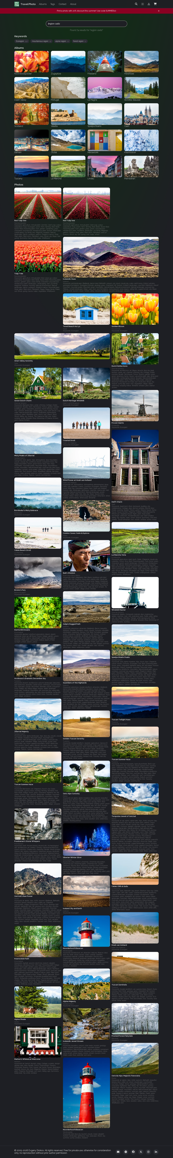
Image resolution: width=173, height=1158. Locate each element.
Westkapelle (67, 951)
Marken (17, 1062)
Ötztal (65, 796)
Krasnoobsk (18, 632)
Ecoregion (22, 41)
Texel (65, 329)
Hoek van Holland (69, 443)
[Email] (118, 1152)
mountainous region (41, 41)
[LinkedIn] (156, 1152)
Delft (113, 504)
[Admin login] (149, 4)
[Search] (136, 4)
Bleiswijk (115, 1038)
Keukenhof (116, 329)
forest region (79, 41)
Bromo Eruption (20, 593)
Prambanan (18, 844)
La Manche (18, 553)
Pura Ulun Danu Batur (71, 575)
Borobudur (18, 513)
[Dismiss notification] (159, 11)
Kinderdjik (115, 425)
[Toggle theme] (142, 4)
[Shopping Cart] (155, 4)
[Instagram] (148, 1152)
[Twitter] (141, 1152)
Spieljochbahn (19, 458)
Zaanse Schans (118, 368)
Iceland (66, 627)
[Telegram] (125, 1152)
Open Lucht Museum (71, 403)
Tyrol (16, 363)
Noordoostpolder (20, 223)
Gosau (16, 1022)
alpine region (62, 41)
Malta (65, 536)
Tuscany (17, 681)
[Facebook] (133, 1152)
